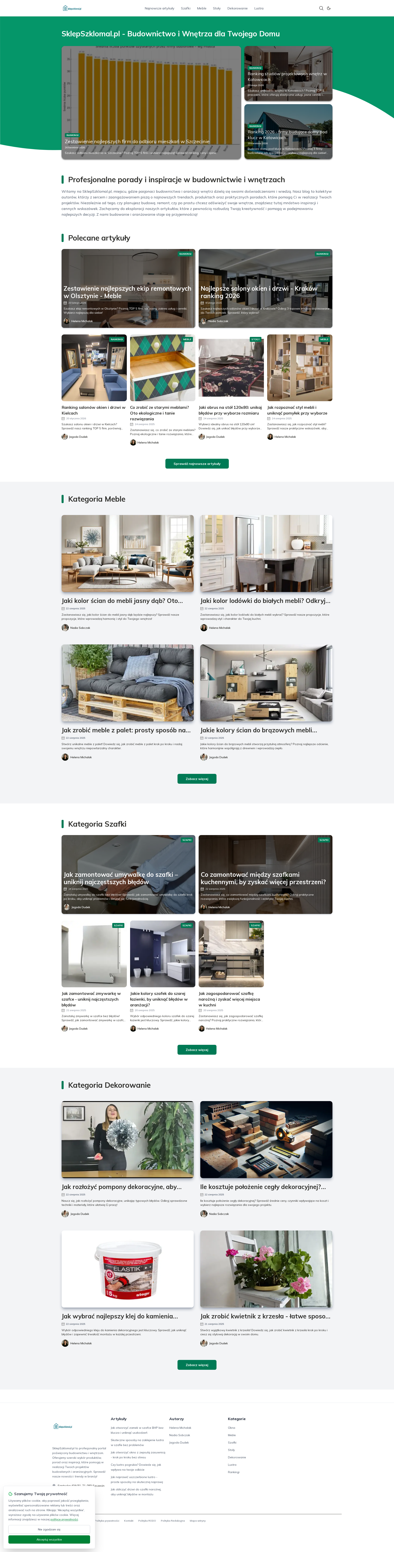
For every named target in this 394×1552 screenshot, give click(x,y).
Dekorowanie (237, 8)
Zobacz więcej (197, 779)
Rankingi (233, 1472)
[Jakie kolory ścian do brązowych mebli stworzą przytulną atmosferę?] (266, 682)
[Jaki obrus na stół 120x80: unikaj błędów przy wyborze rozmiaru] (231, 367)
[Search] (321, 8)
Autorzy (176, 1418)
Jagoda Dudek (218, 757)
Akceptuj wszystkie (49, 1539)
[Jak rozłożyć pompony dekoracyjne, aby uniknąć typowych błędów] (128, 1139)
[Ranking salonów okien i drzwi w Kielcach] (94, 367)
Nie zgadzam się (49, 1529)
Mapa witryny (198, 1520)
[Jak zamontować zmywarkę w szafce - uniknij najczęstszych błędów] (94, 954)
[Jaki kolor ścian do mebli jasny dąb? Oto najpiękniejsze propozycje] (128, 553)
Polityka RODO (147, 1520)
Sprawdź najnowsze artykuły (197, 464)
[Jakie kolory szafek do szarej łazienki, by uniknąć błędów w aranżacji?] (162, 954)
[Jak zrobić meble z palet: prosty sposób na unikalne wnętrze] (128, 682)
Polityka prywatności (107, 1520)
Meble (201, 8)
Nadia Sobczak (218, 321)
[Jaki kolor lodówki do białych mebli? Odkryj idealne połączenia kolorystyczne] (266, 553)
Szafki (185, 8)
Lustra (258, 8)
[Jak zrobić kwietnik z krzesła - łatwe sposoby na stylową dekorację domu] (266, 1269)
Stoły (217, 8)
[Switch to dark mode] (328, 8)
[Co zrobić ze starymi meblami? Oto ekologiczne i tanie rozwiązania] (162, 367)
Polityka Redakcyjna (173, 1520)
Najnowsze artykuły (159, 8)
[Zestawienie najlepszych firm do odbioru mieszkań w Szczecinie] (151, 102)
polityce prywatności (64, 1519)
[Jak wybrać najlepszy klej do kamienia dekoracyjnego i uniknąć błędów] (128, 1269)
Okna (231, 1428)
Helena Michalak (82, 321)
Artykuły (119, 1418)
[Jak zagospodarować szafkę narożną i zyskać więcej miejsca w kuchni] (231, 954)
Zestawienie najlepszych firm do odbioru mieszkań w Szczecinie (137, 141)
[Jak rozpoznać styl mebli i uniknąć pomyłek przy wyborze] (299, 367)
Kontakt (128, 1520)
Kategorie (237, 1418)
